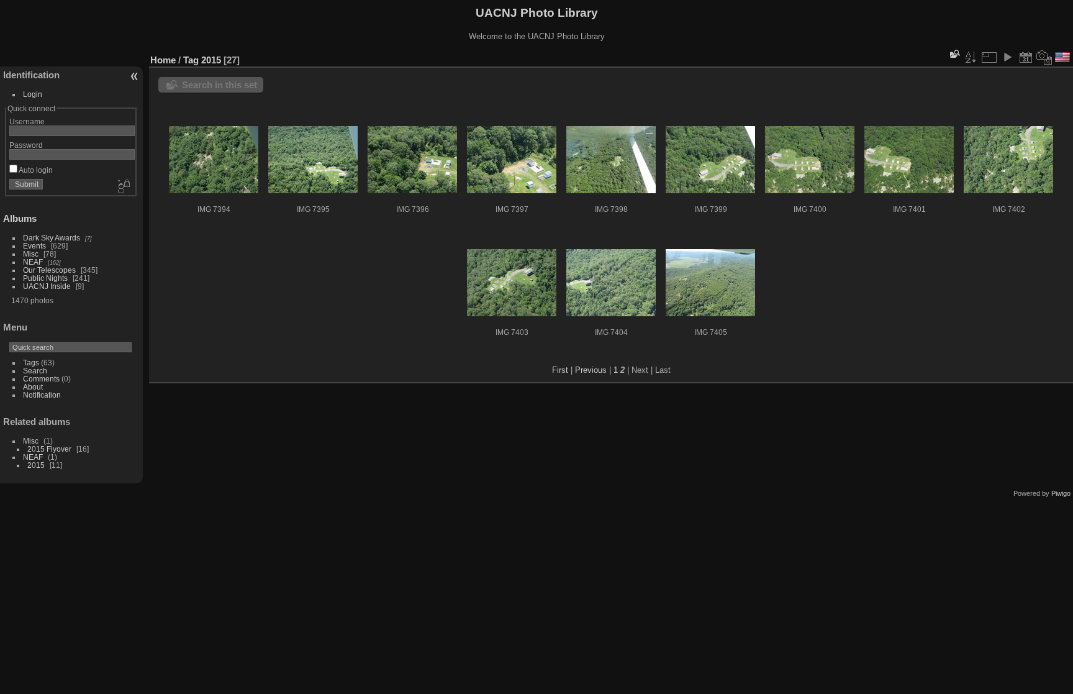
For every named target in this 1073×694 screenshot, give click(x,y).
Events (34, 246)
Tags (31, 362)
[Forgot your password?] (123, 187)
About (33, 387)
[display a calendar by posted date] (1026, 57)
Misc (30, 254)
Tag (191, 60)
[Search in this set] (953, 53)
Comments (41, 379)
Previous (591, 370)
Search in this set (219, 85)
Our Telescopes (49, 270)
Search (35, 371)
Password (26, 145)
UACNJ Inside (47, 286)
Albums (20, 218)
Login (32, 94)
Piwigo (1061, 493)
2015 (36, 465)
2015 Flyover (49, 449)
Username (27, 121)
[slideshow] (1007, 57)
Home (163, 60)
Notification (42, 395)
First (560, 370)
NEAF (33, 262)
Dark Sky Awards (51, 238)
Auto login (35, 170)
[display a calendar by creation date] (1044, 57)
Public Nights (45, 278)
